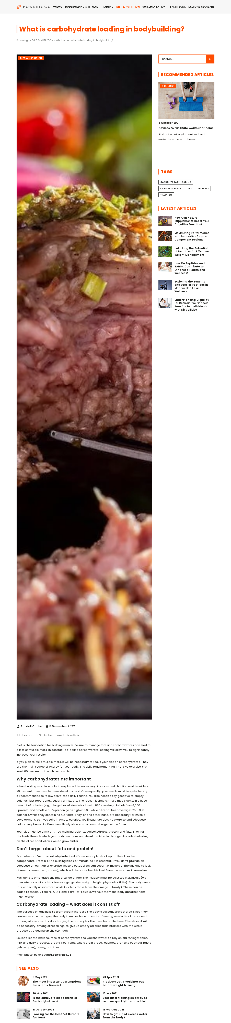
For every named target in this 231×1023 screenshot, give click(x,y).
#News (57, 6)
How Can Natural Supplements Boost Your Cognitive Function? (192, 221)
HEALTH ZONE (177, 6)
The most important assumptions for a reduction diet (57, 983)
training (166, 194)
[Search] (210, 59)
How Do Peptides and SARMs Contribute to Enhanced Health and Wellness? (190, 268)
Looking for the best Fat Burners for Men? (56, 1016)
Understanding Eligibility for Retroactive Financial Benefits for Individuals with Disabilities (192, 304)
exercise (203, 188)
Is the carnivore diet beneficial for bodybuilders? (55, 999)
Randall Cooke (31, 726)
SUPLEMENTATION (154, 6)
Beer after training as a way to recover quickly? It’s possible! (125, 999)
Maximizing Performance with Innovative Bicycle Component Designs (192, 236)
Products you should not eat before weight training (123, 983)
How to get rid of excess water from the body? (125, 1016)
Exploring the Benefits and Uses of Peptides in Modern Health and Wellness (191, 286)
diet (189, 188)
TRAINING (107, 6)
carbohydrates (170, 188)
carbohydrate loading (175, 182)
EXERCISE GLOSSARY (201, 6)
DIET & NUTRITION (128, 6)
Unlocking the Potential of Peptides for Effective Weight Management (192, 252)
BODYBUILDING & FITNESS (81, 6)
